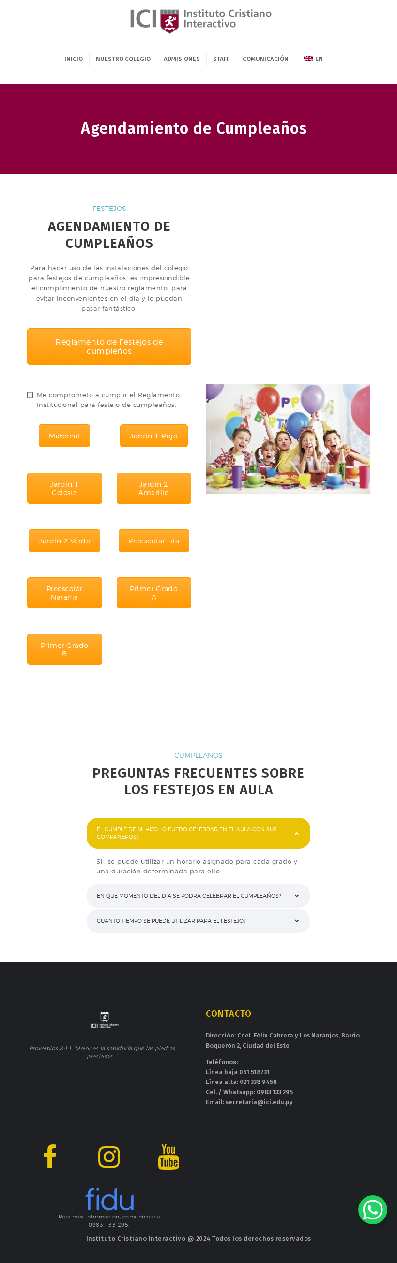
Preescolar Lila (154, 541)
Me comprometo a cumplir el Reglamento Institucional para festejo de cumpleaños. (108, 399)
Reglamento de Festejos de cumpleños (109, 346)
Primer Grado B (65, 649)
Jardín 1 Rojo (154, 436)
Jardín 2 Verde (64, 541)
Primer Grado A (154, 593)
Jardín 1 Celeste (64, 488)
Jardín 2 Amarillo (153, 488)
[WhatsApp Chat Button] (372, 1209)
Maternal (64, 436)
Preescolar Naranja (64, 593)
